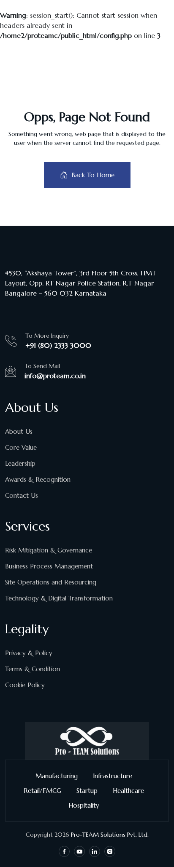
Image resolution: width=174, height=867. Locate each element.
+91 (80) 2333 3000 (58, 345)
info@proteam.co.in (55, 375)
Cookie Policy (25, 685)
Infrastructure (112, 776)
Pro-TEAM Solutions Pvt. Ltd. (110, 834)
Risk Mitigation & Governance (48, 550)
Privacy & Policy (28, 653)
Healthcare (128, 790)
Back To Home (92, 175)
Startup (87, 790)
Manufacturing (56, 776)
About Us (19, 431)
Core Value (21, 447)
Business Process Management (49, 566)
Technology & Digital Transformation (59, 598)
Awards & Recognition (38, 479)
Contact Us (21, 495)
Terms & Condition (32, 669)
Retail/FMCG (42, 790)
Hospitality (83, 805)
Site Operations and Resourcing (50, 582)
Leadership (20, 463)
